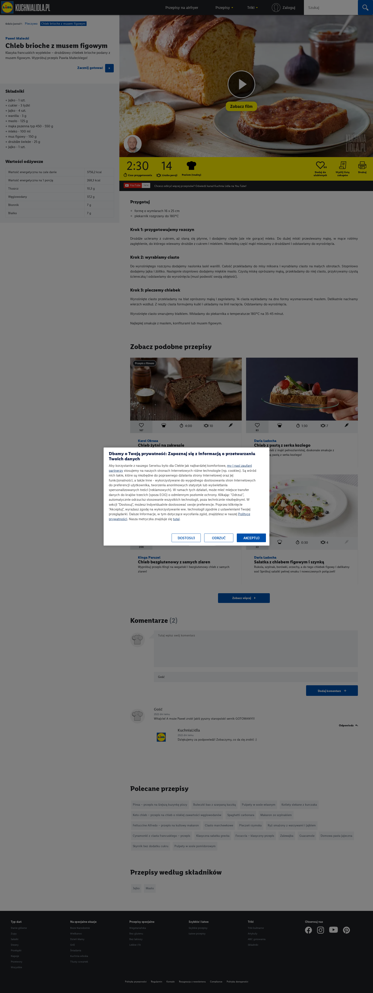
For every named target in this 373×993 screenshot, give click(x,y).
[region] (186, 496)
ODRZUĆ (219, 538)
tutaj (176, 519)
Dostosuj (186, 538)
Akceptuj (251, 538)
